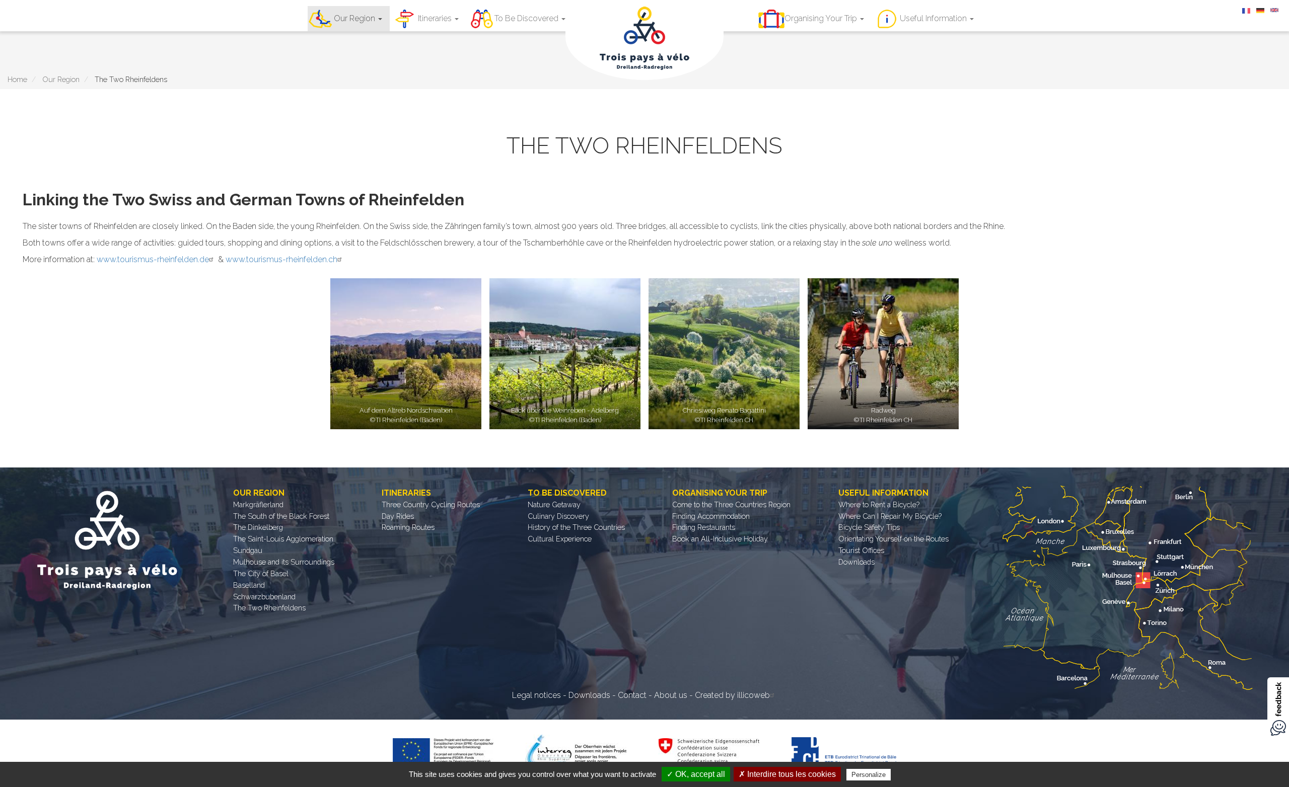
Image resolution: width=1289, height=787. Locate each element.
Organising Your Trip (821, 18)
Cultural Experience (560, 538)
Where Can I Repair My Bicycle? (890, 516)
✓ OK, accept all (696, 774)
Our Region (355, 18)
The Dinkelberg (258, 527)
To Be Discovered (527, 18)
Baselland (249, 585)
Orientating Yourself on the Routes (893, 538)
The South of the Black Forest (281, 516)
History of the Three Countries (576, 527)
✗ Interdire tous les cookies (787, 774)
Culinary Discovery (558, 516)
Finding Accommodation (711, 516)
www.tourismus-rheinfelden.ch (281, 259)
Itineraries (436, 18)
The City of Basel (261, 573)
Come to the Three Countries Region (731, 504)
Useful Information (934, 18)
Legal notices (536, 695)
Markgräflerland (258, 504)
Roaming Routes (408, 527)
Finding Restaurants (703, 527)
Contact (632, 695)
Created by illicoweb (732, 695)
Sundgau (247, 550)
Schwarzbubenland (264, 596)
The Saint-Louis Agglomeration (283, 538)
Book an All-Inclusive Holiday (720, 538)
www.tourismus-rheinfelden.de (153, 259)
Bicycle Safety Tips (869, 527)
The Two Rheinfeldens (269, 607)
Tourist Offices (861, 550)
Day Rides (398, 516)
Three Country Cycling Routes (431, 504)
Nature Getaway (554, 504)
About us (670, 695)
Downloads (856, 562)
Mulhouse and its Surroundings (283, 562)
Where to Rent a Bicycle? (878, 504)
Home (17, 79)
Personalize (868, 774)
